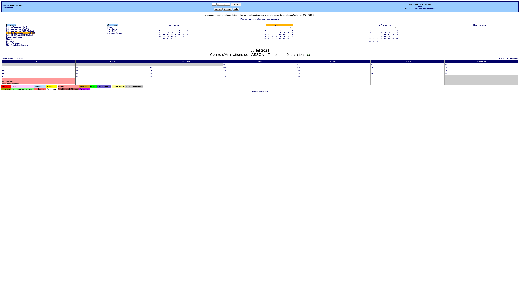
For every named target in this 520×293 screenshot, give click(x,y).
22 (168, 37)
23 (172, 37)
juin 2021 (177, 25)
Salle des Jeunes (114, 33)
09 (298, 67)
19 (183, 34)
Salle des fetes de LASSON (17, 29)
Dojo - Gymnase (13, 43)
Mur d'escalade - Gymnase (17, 45)
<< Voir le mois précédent (12, 58)
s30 (265, 39)
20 (187, 34)
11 (179, 32)
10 (175, 32)
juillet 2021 (279, 25)
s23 (160, 32)
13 (187, 32)
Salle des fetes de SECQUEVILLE (20, 31)
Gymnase (10, 41)
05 (3, 67)
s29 (265, 37)
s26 (160, 39)
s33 (370, 37)
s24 (160, 34)
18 (179, 34)
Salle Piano (112, 29)
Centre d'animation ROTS (16, 27)
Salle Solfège (112, 31)
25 (179, 37)
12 (183, 32)
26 (183, 37)
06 (77, 67)
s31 (370, 32)
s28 (265, 34)
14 (164, 34)
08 (224, 67)
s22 (160, 30)
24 (175, 37)
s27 (265, 32)
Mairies (9, 39)
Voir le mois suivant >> (509, 58)
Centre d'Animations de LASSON (21, 33)
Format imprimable (260, 92)
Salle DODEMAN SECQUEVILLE (19, 35)
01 (224, 64)
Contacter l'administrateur (424, 9)
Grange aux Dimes (14, 37)
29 (168, 39)
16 (172, 34)
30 (172, 39)
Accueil (5, 6)
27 (187, 37)
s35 (370, 41)
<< (170, 25)
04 (446, 64)
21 (164, 37)
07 (151, 67)
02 (298, 64)
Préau (109, 27)
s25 (160, 37)
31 (288, 39)
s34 (370, 39)
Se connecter (7, 8)
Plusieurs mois (479, 25)
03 (372, 64)
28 (164, 39)
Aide (420, 7)
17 (175, 34)
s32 (370, 34)
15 (168, 34)
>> (390, 25)
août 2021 (383, 25)
